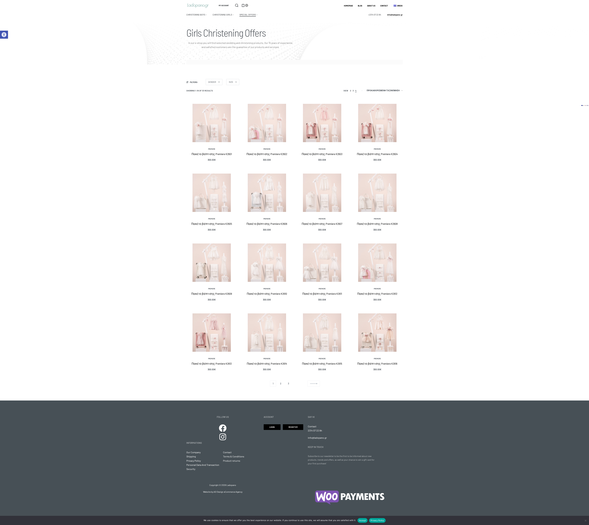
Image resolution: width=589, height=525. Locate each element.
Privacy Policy (377, 520)
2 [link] (280, 383)
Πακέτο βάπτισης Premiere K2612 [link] (377, 293)
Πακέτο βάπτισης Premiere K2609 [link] (211, 293)
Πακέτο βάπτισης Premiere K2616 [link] (377, 363)
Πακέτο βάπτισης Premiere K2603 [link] (322, 154)
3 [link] (288, 383)
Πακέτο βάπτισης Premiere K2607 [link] (322, 223)
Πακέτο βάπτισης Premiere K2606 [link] (267, 223)
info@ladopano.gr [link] (317, 437)
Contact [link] (312, 426)
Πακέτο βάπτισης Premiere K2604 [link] (377, 154)
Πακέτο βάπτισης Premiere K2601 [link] (212, 154)
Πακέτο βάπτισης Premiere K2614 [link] (267, 363)
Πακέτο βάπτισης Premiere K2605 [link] (211, 223)
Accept (362, 520)
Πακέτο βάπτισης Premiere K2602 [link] (267, 154)
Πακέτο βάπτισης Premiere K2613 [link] (212, 363)
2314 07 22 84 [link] (315, 430)
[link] (4, 35)
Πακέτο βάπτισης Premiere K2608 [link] (377, 223)
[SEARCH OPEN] (236, 5)
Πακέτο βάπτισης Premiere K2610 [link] (267, 293)
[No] (585, 520)
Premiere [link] (211, 149)
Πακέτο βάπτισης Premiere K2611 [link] (322, 293)
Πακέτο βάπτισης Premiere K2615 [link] (322, 363)
